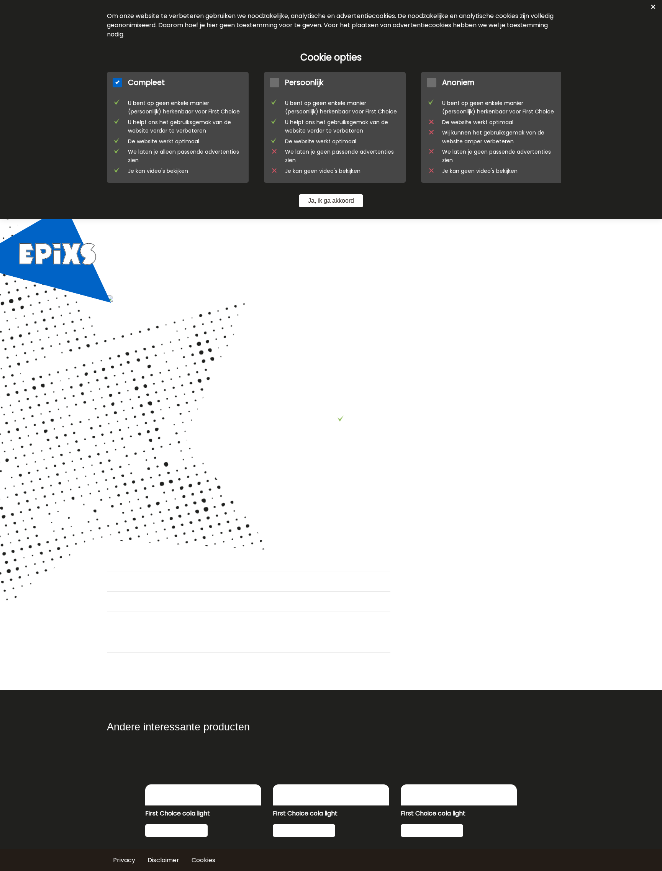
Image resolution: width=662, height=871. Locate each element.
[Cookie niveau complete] (178, 127)
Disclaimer (163, 860)
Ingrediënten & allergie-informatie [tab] (173, 581)
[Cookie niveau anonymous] (492, 127)
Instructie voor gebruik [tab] (150, 622)
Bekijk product (174, 830)
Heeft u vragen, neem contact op (390, 437)
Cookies (203, 860)
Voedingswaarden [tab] (143, 601)
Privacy (124, 860)
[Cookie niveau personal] (335, 127)
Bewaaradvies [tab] (134, 642)
